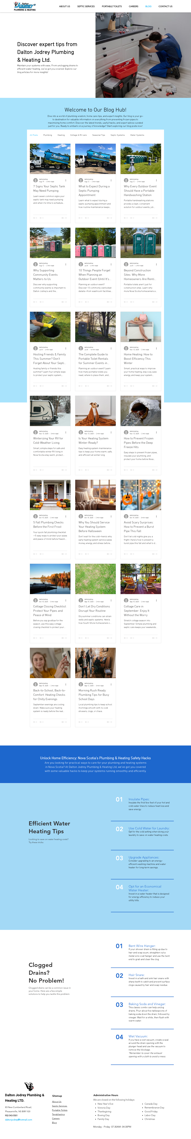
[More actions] (66, 180)
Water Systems (137, 135)
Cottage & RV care (78, 135)
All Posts (34, 135)
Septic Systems (118, 135)
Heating (61, 135)
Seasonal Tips (98, 135)
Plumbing (47, 135)
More (152, 135)
